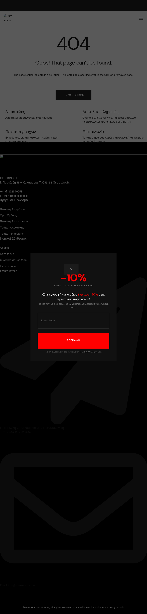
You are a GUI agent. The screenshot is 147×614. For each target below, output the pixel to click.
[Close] (71, 269)
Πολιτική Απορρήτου (89, 352)
